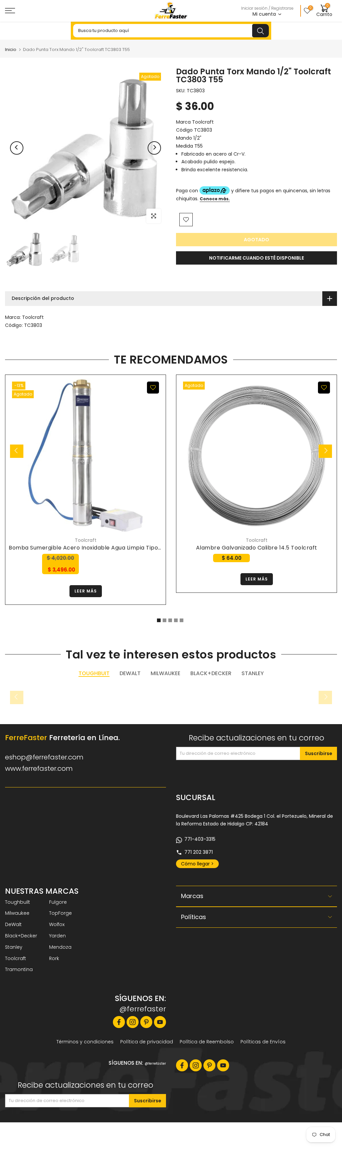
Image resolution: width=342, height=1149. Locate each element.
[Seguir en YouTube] (160, 1022)
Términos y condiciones (85, 1041)
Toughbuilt (17, 902)
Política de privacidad (146, 1041)
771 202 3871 (198, 852)
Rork (54, 958)
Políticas (193, 917)
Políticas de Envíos (263, 1041)
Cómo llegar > (197, 863)
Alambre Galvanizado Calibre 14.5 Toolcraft (256, 548)
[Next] (154, 148)
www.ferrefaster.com (39, 768)
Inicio (10, 49)
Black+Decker (21, 935)
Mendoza (60, 947)
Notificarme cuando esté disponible (256, 258)
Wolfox (56, 924)
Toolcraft (33, 317)
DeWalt (13, 924)
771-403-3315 (199, 839)
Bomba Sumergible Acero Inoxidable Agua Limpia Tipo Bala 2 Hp (97, 548)
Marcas (192, 896)
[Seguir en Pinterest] (146, 1022)
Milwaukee (17, 913)
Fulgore (58, 902)
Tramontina (19, 969)
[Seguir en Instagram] (133, 1022)
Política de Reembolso (207, 1041)
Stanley (13, 947)
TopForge (60, 913)
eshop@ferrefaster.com (44, 757)
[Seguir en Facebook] (119, 1022)
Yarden (57, 935)
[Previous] (16, 148)
